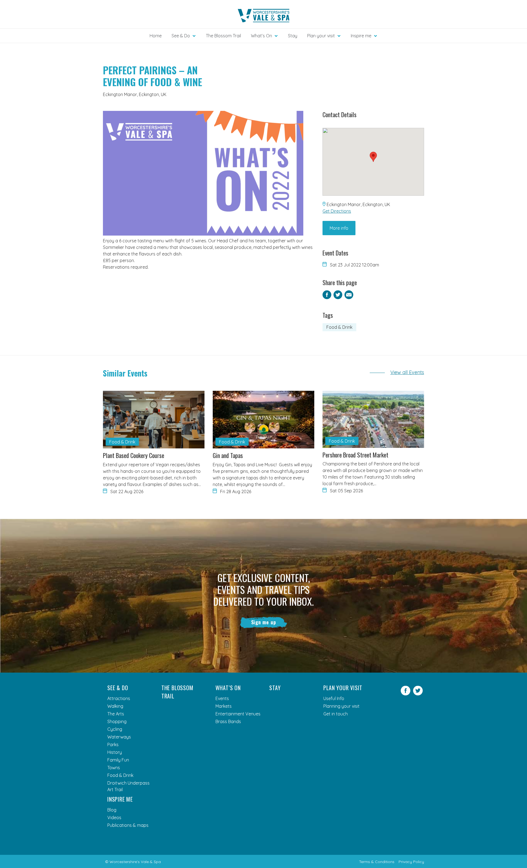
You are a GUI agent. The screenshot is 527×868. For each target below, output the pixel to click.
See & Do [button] (181, 35)
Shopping (117, 721)
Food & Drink (339, 327)
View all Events (407, 372)
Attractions (118, 698)
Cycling (114, 729)
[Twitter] (418, 693)
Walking (115, 706)
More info (339, 228)
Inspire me (120, 799)
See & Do (117, 688)
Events (222, 698)
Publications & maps (127, 825)
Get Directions (337, 211)
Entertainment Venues (237, 714)
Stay (292, 35)
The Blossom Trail (223, 35)
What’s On (228, 688)
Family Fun (118, 760)
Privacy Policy (411, 861)
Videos (114, 817)
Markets (223, 706)
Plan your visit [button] (321, 35)
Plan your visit (342, 688)
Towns (113, 767)
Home (156, 35)
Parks (113, 744)
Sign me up (263, 622)
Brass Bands (228, 721)
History (114, 752)
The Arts (115, 714)
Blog (111, 810)
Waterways (119, 737)
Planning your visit (341, 706)
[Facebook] (405, 693)
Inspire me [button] (361, 35)
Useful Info (333, 698)
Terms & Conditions (376, 861)
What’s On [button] (261, 35)
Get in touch (335, 714)
